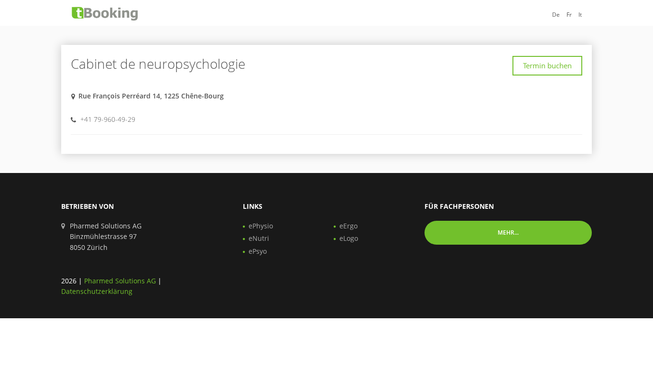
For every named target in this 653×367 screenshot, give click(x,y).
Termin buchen (547, 65)
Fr (569, 15)
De (556, 15)
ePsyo (258, 251)
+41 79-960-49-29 (107, 119)
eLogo (348, 238)
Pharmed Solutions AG (120, 280)
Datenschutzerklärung (96, 291)
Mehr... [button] (508, 232)
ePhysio (261, 225)
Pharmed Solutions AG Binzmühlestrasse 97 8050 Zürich (105, 236)
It (580, 15)
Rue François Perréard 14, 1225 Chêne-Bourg (151, 95)
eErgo (348, 225)
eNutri (259, 238)
